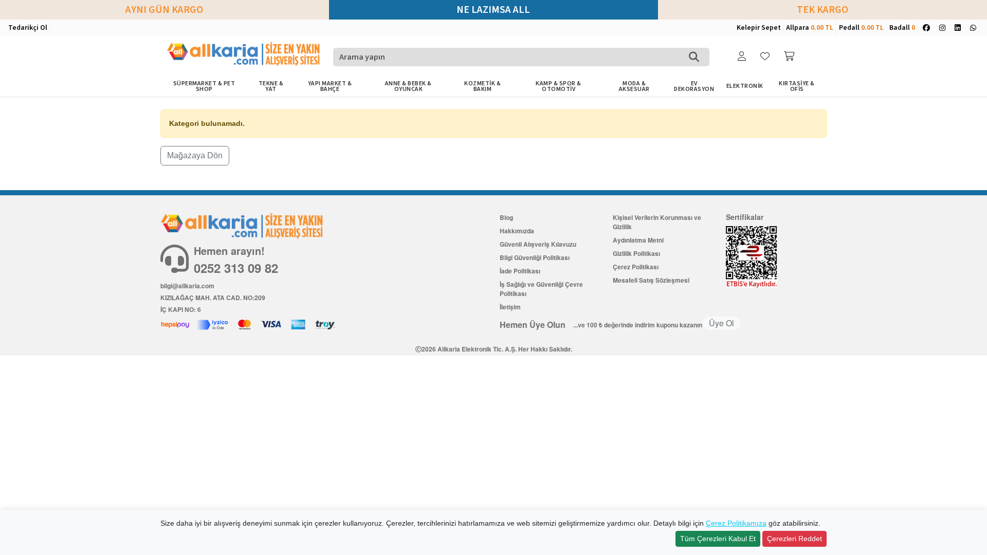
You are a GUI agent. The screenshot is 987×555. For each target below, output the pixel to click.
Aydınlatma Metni (638, 240)
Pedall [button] (861, 28)
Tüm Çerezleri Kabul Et (718, 538)
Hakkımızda (517, 230)
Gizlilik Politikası (636, 253)
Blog (506, 217)
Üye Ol (721, 323)
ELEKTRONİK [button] (744, 86)
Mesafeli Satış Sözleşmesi (651, 280)
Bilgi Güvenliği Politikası (535, 257)
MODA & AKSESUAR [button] (634, 86)
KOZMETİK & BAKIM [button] (482, 86)
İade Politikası (520, 270)
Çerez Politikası (636, 266)
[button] (743, 56)
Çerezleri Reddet (794, 538)
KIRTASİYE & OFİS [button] (797, 86)
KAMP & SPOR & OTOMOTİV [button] (558, 86)
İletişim (510, 306)
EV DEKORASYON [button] (694, 86)
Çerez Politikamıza (736, 523)
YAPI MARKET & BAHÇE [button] (330, 86)
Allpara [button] (809, 28)
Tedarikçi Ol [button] (27, 28)
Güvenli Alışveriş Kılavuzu (538, 244)
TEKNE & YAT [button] (271, 86)
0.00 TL (822, 28)
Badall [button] (902, 28)
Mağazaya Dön (195, 155)
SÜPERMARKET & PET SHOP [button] (204, 86)
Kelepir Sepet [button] (759, 28)
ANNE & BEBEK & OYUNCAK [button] (408, 86)
